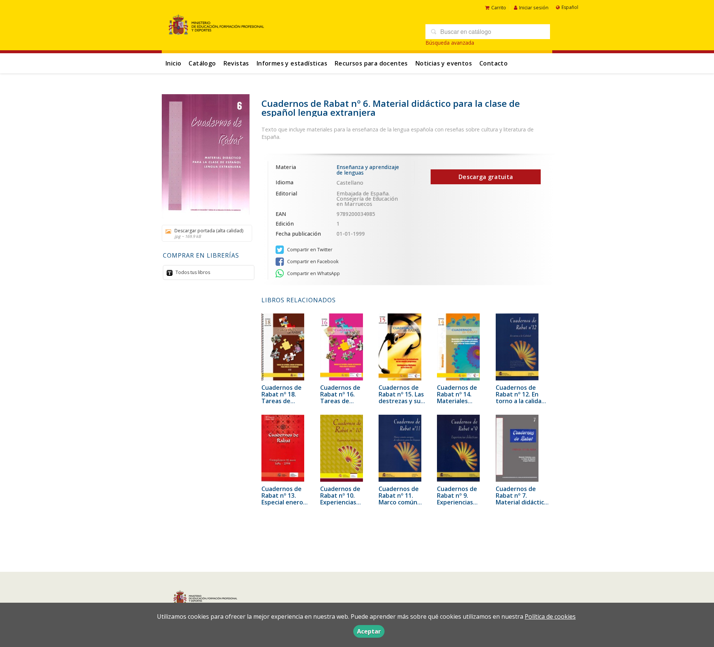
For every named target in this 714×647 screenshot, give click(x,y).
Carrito (498, 7)
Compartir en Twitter (309, 249)
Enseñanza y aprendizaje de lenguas (368, 169)
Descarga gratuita (486, 177)
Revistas (236, 63)
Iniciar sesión (534, 7)
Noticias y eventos (443, 63)
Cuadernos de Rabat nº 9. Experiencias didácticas (457, 499)
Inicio (173, 63)
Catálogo (202, 63)
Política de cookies (550, 616)
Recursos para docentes (371, 63)
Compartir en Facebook (312, 261)
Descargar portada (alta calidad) (208, 233)
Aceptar (369, 631)
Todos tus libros (192, 272)
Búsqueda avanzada (449, 42)
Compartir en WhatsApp (313, 273)
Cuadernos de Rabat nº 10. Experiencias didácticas (340, 499)
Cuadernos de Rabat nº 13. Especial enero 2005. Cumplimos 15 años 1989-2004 (287, 502)
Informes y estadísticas (292, 63)
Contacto (493, 63)
